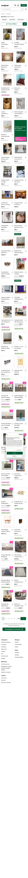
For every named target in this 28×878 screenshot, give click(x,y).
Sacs (2, 653)
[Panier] (15, 5)
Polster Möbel (18, 644)
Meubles (3, 658)
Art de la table (4, 656)
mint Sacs (3, 680)
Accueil (2, 14)
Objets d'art (4, 649)
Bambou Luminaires (6, 672)
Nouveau (8, 14)
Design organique (19, 657)
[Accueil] (7, 5)
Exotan (16, 646)
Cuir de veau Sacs (5, 664)
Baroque (17, 655)
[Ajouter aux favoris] (12, 43)
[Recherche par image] (22, 9)
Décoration (3, 644)
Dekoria (17, 642)
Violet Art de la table (6, 682)
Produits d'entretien (5, 642)
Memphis (17, 652)
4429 (19, 618)
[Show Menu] (26, 9)
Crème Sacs (4, 678)
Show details (19, 450)
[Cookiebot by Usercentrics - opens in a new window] (19, 434)
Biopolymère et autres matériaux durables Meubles (6, 668)
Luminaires (3, 646)
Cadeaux (3, 651)
